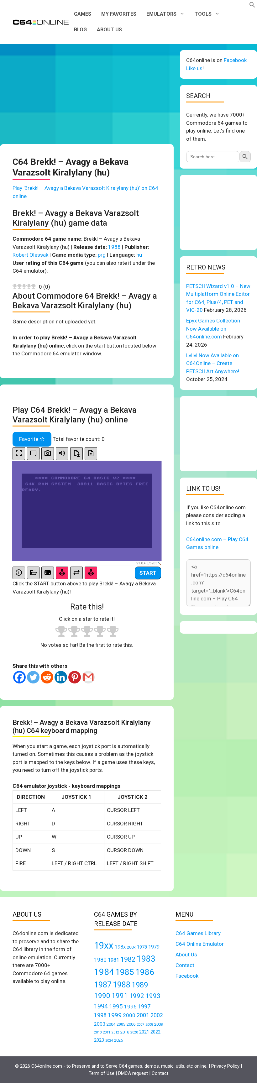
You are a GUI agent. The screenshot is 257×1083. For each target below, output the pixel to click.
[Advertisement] (87, 94)
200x (131, 947)
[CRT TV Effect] (33, 453)
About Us (109, 30)
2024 (109, 1040)
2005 (121, 1024)
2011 (106, 1032)
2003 (99, 1024)
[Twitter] (33, 677)
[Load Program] (33, 573)
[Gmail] (88, 677)
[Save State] (76, 453)
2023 (99, 1040)
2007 (140, 1024)
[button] (252, 6)
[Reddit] (47, 677)
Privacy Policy (225, 1066)
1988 (114, 247)
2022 (155, 1032)
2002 (156, 1015)
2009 (158, 1024)
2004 (111, 1024)
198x (120, 947)
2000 (129, 1015)
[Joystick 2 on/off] (91, 573)
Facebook (187, 976)
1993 (152, 996)
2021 (144, 1032)
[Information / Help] (19, 573)
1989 (140, 985)
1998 (100, 1015)
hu (139, 255)
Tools (203, 14)
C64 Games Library (198, 933)
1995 (116, 1006)
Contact (185, 965)
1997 (144, 1006)
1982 (127, 959)
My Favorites (118, 14)
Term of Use (101, 1073)
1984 (104, 972)
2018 (124, 1032)
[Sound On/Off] (62, 453)
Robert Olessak (30, 255)
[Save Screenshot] (47, 453)
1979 (154, 947)
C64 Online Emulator (200, 944)
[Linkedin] (61, 677)
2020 (134, 1032)
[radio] (61, 632)
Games (82, 14)
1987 (103, 984)
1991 (120, 995)
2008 (149, 1024)
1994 (101, 1006)
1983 (146, 959)
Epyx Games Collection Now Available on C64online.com (213, 328)
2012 (115, 1032)
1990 (102, 995)
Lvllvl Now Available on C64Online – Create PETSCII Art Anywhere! (212, 363)
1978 (142, 947)
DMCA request (133, 1073)
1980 (100, 959)
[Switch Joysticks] (76, 573)
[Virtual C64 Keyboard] (47, 573)
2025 (118, 1040)
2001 (143, 1015)
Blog (80, 30)
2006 (131, 1024)
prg (102, 255)
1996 (130, 1006)
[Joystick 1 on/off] (62, 573)
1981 (113, 960)
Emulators (161, 14)
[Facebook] (19, 677)
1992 (136, 996)
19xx (103, 945)
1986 (144, 972)
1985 (124, 972)
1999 (115, 1015)
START (147, 573)
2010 (98, 1032)
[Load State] (91, 453)
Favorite (29, 439)
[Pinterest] (74, 677)
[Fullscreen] (19, 453)
